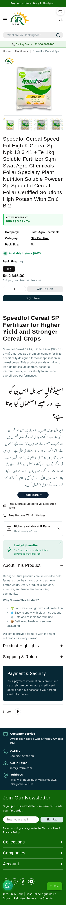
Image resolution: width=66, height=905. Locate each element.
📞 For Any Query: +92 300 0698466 (33, 44)
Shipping (8, 280)
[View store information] (58, 528)
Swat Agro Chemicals (45, 232)
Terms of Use (50, 828)
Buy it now (33, 298)
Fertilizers (21, 51)
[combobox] (33, 35)
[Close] (60, 543)
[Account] (61, 19)
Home (7, 51)
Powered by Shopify (39, 898)
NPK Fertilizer (40, 238)
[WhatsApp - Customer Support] (8, 885)
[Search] (58, 35)
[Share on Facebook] (18, 711)
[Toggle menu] (5, 19)
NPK (55, 349)
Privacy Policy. (12, 832)
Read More (31, 495)
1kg (9, 269)
